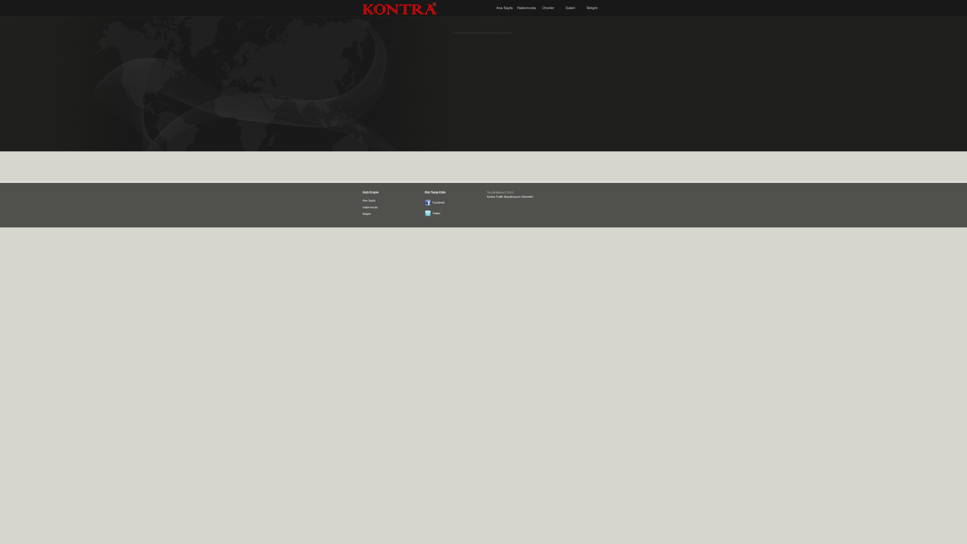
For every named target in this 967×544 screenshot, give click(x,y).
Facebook (438, 202)
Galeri (570, 8)
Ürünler (548, 8)
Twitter (436, 213)
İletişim (592, 8)
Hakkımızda (526, 8)
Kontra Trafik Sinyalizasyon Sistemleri (510, 196)
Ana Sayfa (504, 8)
